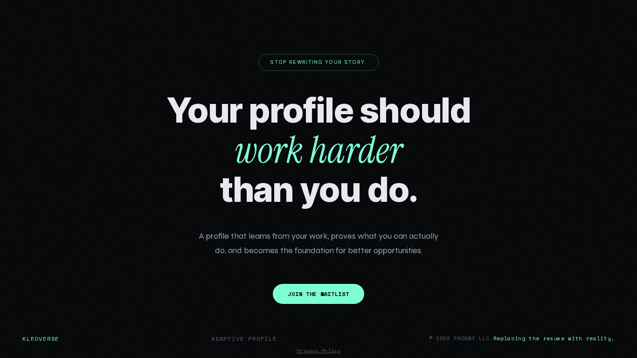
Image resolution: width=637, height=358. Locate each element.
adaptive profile (244, 339)
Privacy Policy (318, 350)
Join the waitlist (318, 294)
